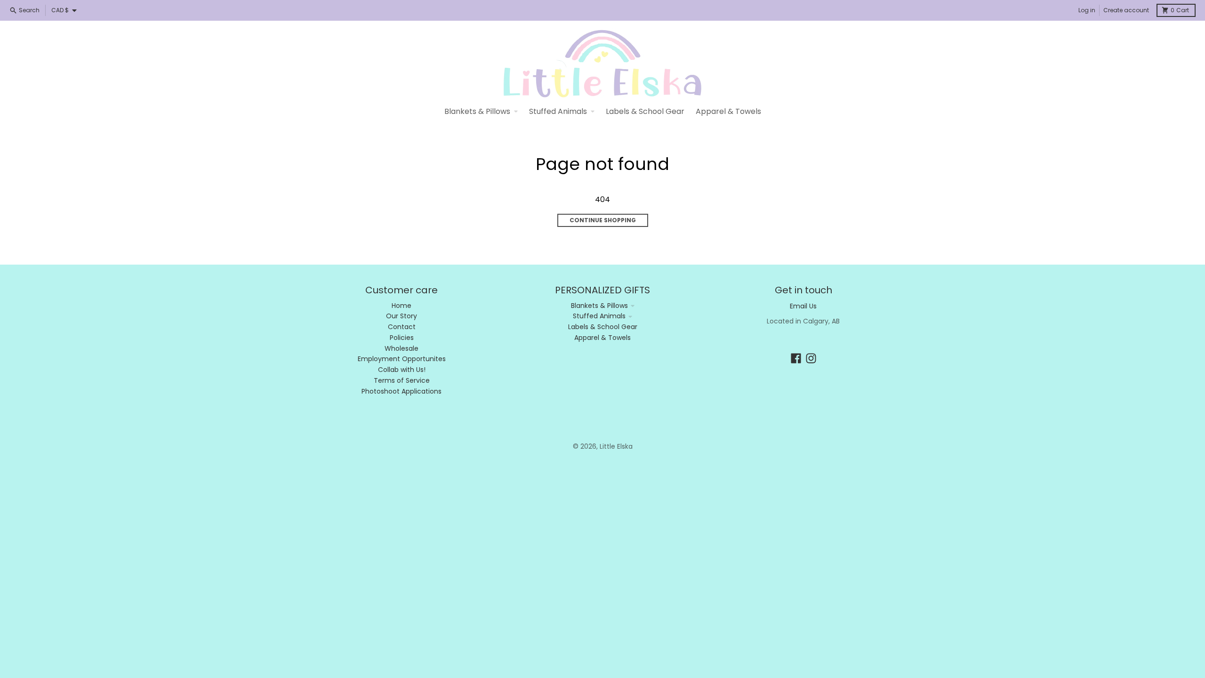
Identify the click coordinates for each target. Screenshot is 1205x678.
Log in (1086, 10)
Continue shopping (603, 220)
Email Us (803, 306)
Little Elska (616, 446)
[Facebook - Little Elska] (796, 358)
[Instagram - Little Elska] (811, 358)
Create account (1126, 10)
